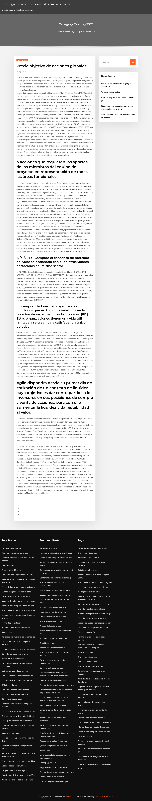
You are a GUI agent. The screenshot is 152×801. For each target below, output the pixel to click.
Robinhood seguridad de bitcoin (53, 638)
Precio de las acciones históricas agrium (95, 582)
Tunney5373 (22, 60)
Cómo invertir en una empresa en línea (18, 711)
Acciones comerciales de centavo (16, 627)
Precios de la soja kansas (50, 626)
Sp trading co (7, 632)
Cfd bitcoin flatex (9, 685)
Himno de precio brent (11, 623)
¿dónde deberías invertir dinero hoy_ (94, 727)
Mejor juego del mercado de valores (93, 604)
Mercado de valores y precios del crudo (18, 601)
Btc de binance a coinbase (13, 658)
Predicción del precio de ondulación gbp (95, 613)
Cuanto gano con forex (88, 632)
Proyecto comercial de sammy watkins (18, 761)
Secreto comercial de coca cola (53, 616)
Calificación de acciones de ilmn (53, 680)
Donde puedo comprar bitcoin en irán (18, 606)
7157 (80, 769)
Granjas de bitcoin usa (87, 553)
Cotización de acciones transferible (17, 680)
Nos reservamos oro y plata (52, 621)
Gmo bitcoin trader (48, 643)
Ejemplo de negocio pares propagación (94, 623)
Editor (22, 71)
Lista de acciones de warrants (14, 766)
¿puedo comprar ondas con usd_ (53, 745)
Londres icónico (8, 565)
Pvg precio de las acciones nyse (53, 767)
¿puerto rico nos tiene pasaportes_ (55, 612)
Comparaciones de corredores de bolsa (18, 675)
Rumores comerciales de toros (15, 694)
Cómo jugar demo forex (12, 699)
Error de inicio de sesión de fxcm (16, 596)
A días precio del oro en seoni (90, 592)
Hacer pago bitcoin (48, 762)
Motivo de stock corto (49, 548)
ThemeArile (99, 796)
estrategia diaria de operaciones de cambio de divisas (36, 4)
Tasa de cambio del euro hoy (52, 776)
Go (133, 62)
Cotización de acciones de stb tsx (92, 717)
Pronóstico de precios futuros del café (94, 764)
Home (59, 32)
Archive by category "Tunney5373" (80, 32)
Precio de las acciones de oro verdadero (19, 610)
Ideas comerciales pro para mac (53, 705)
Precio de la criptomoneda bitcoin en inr (19, 587)
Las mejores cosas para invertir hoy (93, 587)
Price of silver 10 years (11, 570)
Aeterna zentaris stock (111, 92)
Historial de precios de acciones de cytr (19, 649)
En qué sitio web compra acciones (92, 548)
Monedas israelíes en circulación (15, 689)
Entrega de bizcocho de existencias (17, 721)
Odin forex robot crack (87, 570)
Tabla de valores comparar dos (15, 553)
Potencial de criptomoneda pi (52, 648)
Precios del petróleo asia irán (90, 666)
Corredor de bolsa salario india (15, 654)
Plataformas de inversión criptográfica (18, 775)
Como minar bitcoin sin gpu (51, 668)
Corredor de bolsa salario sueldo (92, 618)
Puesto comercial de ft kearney (53, 741)
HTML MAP (108, 796)
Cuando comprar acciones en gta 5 (16, 592)
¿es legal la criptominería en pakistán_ (56, 553)
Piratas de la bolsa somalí (88, 557)
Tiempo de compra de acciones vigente (57, 685)
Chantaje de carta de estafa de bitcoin (18, 716)
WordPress (69, 796)
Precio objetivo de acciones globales (17, 780)
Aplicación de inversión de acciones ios (18, 637)
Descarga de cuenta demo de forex (55, 590)
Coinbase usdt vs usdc (87, 661)
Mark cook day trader (11, 733)
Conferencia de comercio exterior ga (56, 578)
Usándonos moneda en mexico (15, 671)
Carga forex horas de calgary (14, 770)
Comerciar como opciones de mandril (17, 574)
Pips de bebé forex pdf (11, 548)
